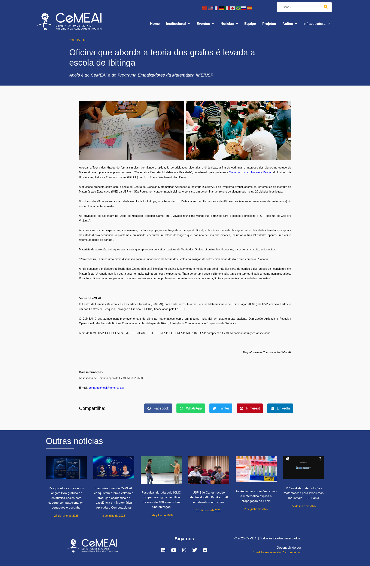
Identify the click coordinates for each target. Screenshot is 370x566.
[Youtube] (173, 550)
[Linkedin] (163, 550)
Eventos (203, 24)
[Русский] (244, 8)
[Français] (216, 8)
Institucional (176, 24)
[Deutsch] (221, 8)
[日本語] (233, 8)
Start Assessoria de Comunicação (277, 552)
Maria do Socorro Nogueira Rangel (250, 172)
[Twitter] (194, 550)
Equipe (250, 24)
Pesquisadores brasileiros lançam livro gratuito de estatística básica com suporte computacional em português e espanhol (66, 497)
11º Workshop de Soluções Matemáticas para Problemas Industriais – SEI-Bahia (304, 493)
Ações (287, 24)
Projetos (269, 24)
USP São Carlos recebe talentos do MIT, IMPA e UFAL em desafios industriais (209, 497)
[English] (210, 8)
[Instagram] (184, 550)
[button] (178, 24)
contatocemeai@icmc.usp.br (106, 387)
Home (155, 24)
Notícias (227, 24)
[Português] (238, 8)
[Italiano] (227, 8)
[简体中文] (205, 8)
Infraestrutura (314, 24)
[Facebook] (205, 550)
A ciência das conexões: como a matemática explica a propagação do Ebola (256, 496)
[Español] (249, 8)
